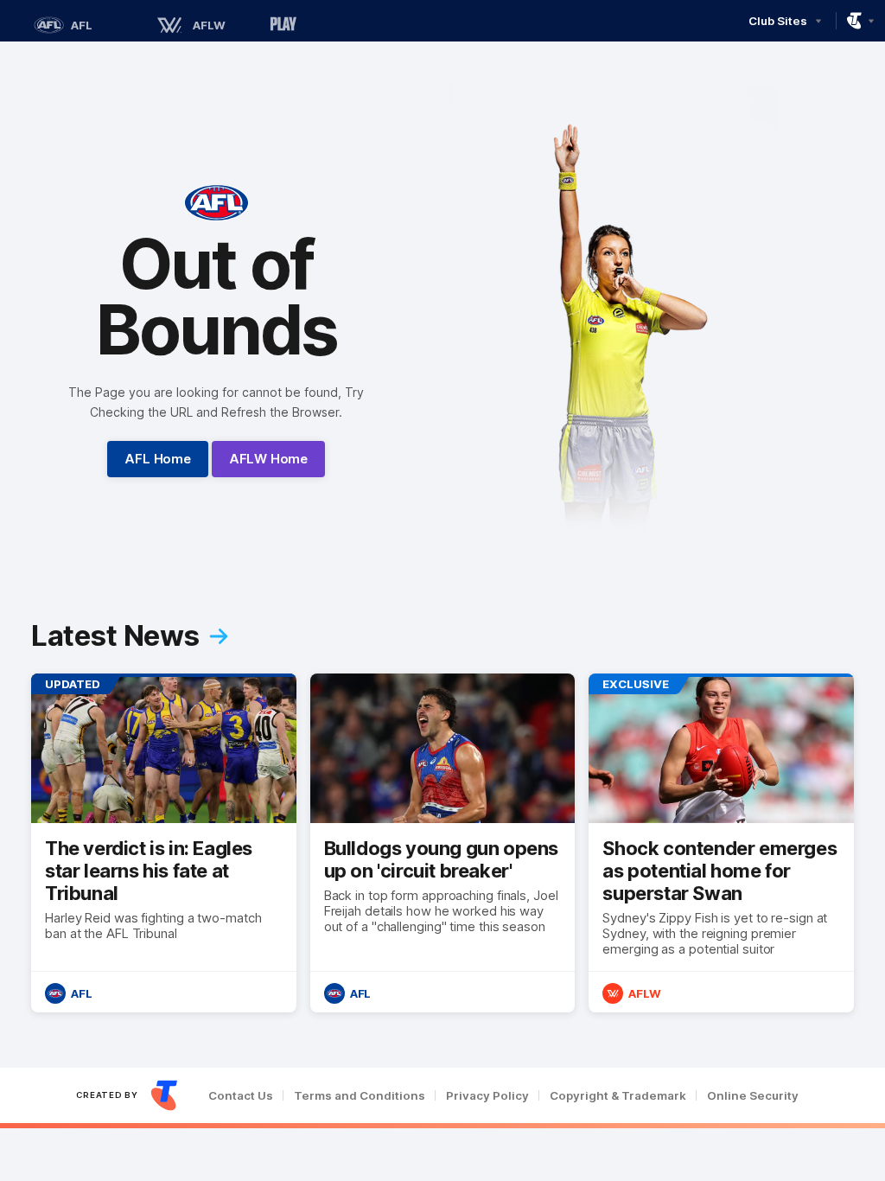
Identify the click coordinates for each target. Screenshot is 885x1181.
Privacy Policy (487, 1095)
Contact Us (240, 1095)
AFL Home (157, 458)
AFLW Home (268, 458)
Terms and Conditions (359, 1095)
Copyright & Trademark (618, 1095)
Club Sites (777, 21)
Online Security (753, 1095)
